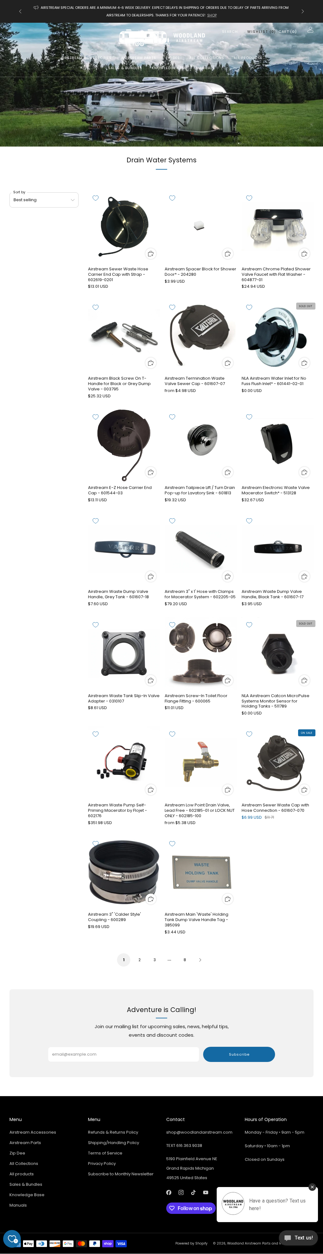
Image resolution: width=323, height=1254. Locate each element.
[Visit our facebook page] (168, 1192)
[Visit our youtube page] (205, 1192)
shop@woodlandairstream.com (199, 1132)
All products (248, 57)
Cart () (288, 31)
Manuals (205, 67)
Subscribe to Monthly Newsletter (121, 1174)
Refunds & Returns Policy (113, 1132)
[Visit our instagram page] (181, 1192)
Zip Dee (173, 57)
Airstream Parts (138, 57)
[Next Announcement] (303, 11)
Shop (212, 15)
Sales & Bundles (125, 67)
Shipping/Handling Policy (113, 1143)
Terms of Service (105, 1153)
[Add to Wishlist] (95, 198)
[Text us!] (298, 1240)
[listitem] (161, 11)
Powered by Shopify (191, 1243)
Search (230, 31)
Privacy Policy (102, 1164)
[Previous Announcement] (20, 11)
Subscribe (239, 1054)
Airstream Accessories (86, 57)
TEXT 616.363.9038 (184, 1145)
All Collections (206, 57)
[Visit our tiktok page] (193, 1192)
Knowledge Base (169, 67)
